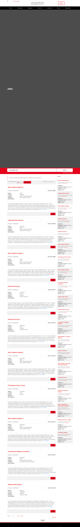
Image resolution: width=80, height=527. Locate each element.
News (58, 8)
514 (18, 516)
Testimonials (68, 8)
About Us (40, 8)
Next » (21, 516)
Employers (30, 8)
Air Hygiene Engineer (63, 432)
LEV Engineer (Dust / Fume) (16, 385)
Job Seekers (19, 8)
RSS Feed (54, 517)
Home (10, 8)
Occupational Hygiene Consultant (18, 451)
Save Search (27, 182)
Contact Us (49, 8)
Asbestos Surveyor (14, 286)
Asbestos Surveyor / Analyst (64, 419)
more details (43, 209)
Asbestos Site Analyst (15, 484)
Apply (53, 213)
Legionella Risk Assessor (15, 220)
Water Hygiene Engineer (15, 187)
